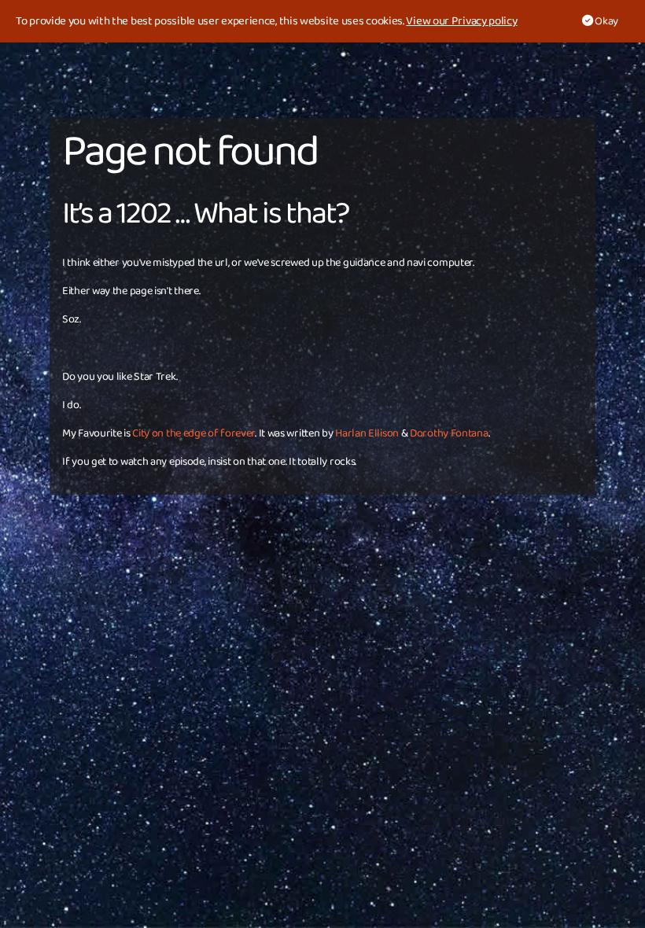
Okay (605, 21)
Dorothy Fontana (449, 433)
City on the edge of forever (193, 433)
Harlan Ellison (367, 433)
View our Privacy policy (461, 21)
